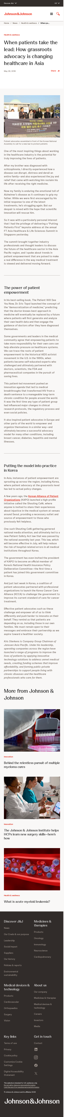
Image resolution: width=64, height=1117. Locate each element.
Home (6, 23)
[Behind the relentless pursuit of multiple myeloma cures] (32, 730)
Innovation (8, 756)
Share (53, 70)
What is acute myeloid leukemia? (27, 901)
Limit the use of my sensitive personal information (21, 1087)
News (15, 23)
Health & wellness (29, 23)
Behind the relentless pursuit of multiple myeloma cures (32, 765)
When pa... (45, 23)
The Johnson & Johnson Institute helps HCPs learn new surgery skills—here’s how (31, 834)
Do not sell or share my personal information (19, 1085)
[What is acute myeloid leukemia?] (32, 869)
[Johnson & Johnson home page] (18, 14)
